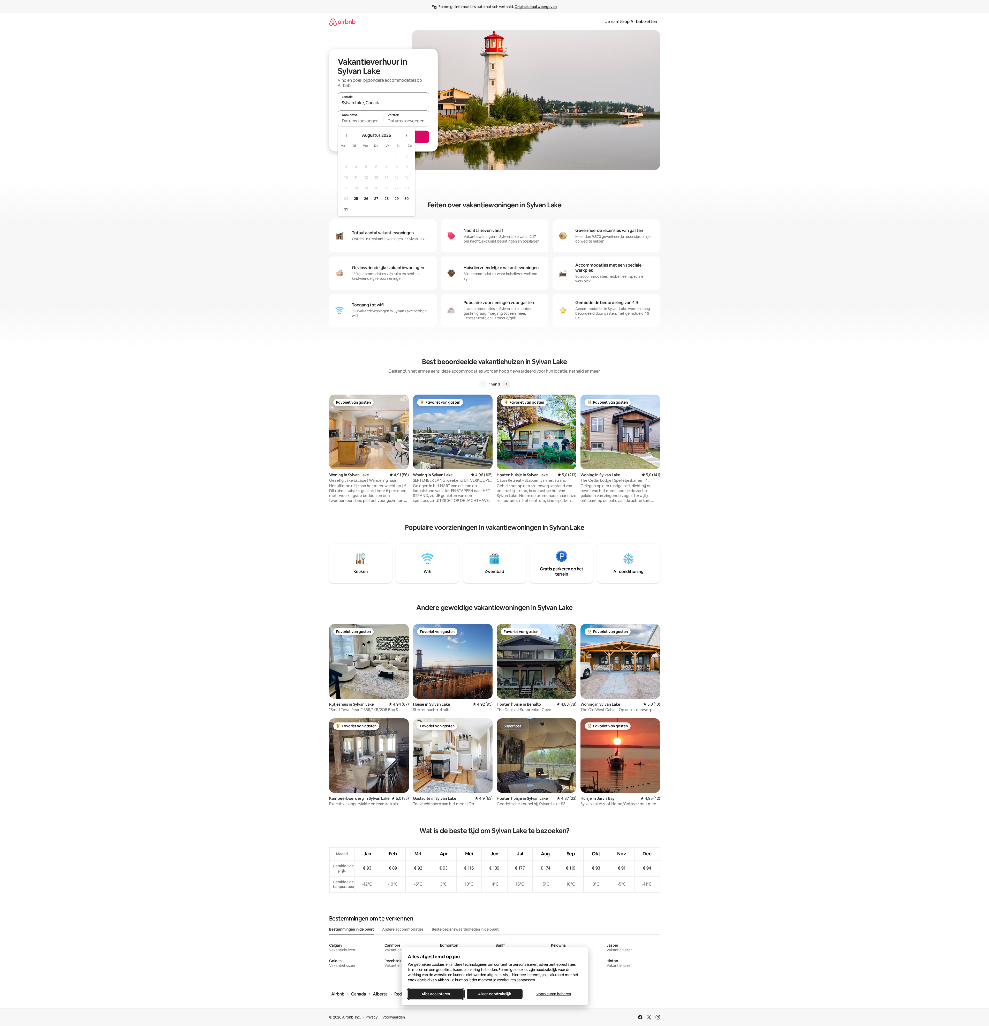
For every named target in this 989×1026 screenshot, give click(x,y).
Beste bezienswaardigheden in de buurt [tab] (465, 929)
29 (397, 198)
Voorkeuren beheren (553, 994)
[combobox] (383, 103)
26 (366, 198)
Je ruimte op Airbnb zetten (631, 21)
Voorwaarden (393, 1017)
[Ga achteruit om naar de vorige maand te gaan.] (346, 135)
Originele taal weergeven (536, 6)
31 (346, 209)
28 (386, 198)
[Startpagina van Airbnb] (342, 21)
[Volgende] (506, 384)
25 (356, 198)
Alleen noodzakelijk (494, 994)
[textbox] (360, 121)
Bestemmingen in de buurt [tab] (351, 929)
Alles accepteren (435, 994)
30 (406, 198)
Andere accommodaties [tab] (403, 929)
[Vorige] (483, 384)
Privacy (372, 1017)
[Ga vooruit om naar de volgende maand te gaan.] (406, 135)
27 (376, 198)
